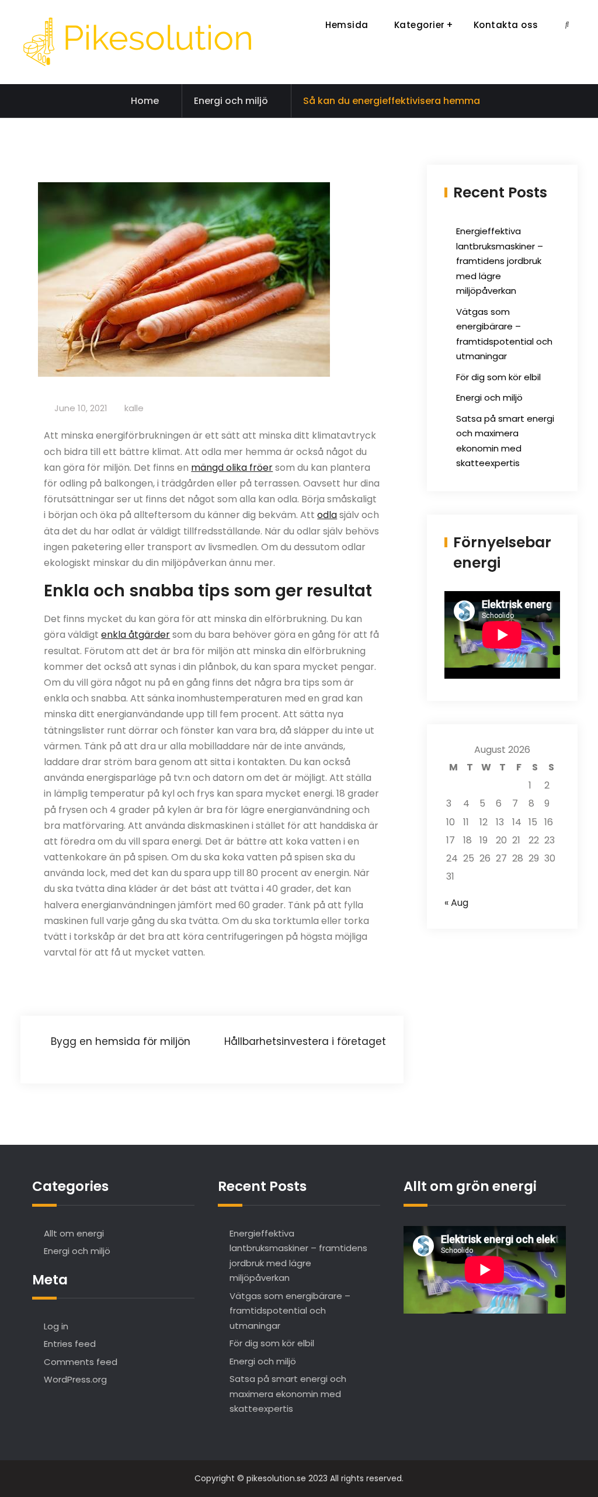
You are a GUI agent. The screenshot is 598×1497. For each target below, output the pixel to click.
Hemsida (346, 25)
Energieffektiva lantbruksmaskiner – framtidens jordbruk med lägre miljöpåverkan (499, 261)
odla (327, 515)
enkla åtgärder (135, 634)
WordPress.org (75, 1379)
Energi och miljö (231, 100)
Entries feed (70, 1344)
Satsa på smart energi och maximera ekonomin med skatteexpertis (288, 1394)
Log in (56, 1326)
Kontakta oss (506, 25)
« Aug (456, 902)
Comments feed (80, 1362)
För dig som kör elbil (498, 377)
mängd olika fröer (232, 467)
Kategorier (419, 25)
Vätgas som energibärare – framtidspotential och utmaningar (290, 1311)
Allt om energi (74, 1233)
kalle (134, 408)
